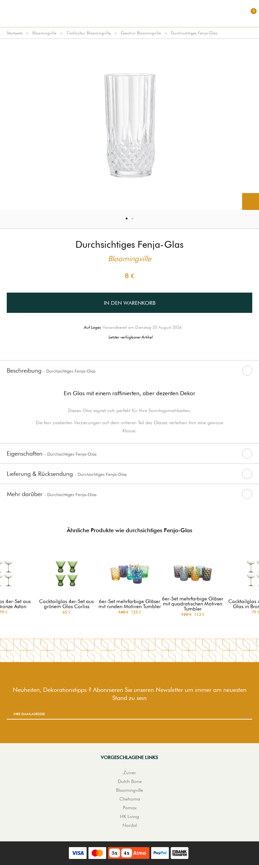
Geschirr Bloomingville (141, 32)
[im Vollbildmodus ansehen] (250, 201)
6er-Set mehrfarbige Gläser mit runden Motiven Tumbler (129, 604)
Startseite (14, 32)
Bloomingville (44, 32)
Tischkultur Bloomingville (88, 32)
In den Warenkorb (129, 303)
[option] (129, 124)
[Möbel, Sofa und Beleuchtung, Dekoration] (129, 13)
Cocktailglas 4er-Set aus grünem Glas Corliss (66, 604)
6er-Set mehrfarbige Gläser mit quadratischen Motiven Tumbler (192, 604)
